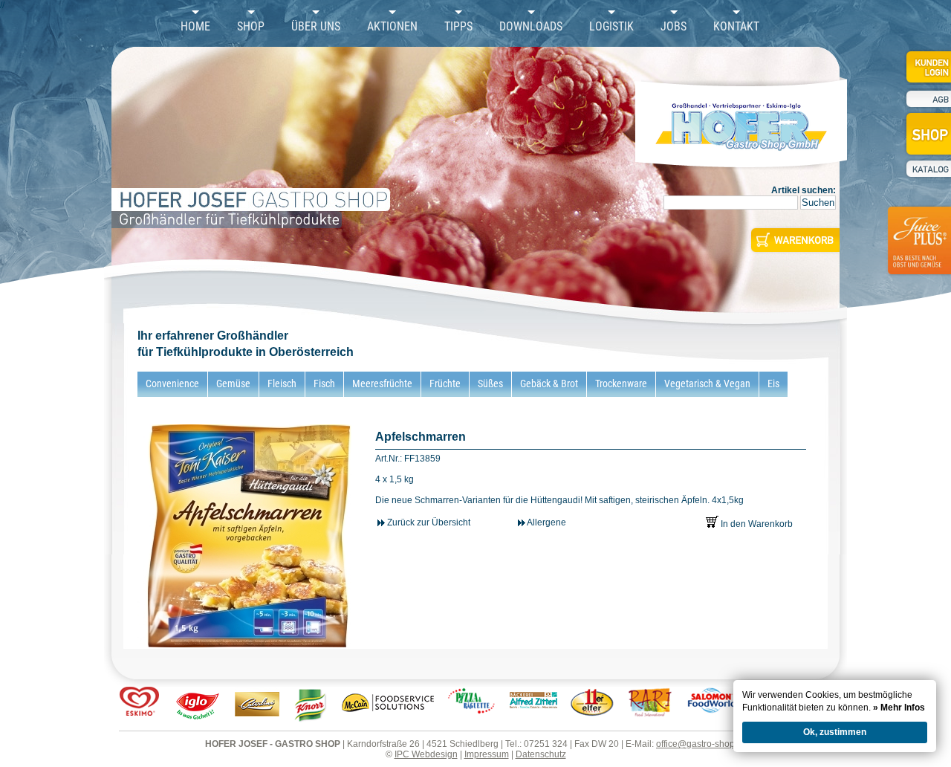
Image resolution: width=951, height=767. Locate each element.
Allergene (545, 522)
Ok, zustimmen (834, 732)
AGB (927, 99)
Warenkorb (794, 240)
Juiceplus (918, 249)
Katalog (927, 169)
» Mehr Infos (899, 707)
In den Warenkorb (755, 524)
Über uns (315, 26)
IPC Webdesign (426, 754)
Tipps (458, 26)
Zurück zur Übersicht (427, 522)
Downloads (530, 26)
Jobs (673, 26)
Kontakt (736, 26)
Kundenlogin (927, 66)
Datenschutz (541, 754)
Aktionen (392, 26)
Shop (250, 26)
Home (195, 26)
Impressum (486, 754)
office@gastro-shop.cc (701, 744)
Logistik (611, 26)
